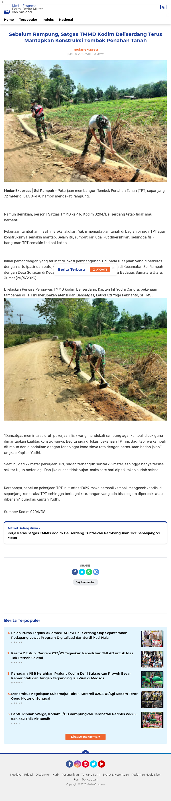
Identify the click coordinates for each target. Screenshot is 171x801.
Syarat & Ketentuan (116, 774)
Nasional (66, 20)
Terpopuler (28, 20)
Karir (56, 774)
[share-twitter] (82, 572)
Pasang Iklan (70, 774)
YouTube (104, 770)
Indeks (48, 20)
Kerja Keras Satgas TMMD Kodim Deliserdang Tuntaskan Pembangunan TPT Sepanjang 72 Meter (84, 535)
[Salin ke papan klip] (96, 572)
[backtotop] (85, 754)
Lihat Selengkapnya (84, 736)
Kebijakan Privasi (21, 774)
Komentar (88, 582)
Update (101, 269)
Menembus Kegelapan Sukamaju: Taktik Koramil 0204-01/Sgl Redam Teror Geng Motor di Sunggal (74, 696)
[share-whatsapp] (89, 572)
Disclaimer (43, 774)
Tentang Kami (90, 774)
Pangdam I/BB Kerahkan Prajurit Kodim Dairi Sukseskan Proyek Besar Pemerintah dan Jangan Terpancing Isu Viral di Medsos (71, 675)
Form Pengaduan (86, 779)
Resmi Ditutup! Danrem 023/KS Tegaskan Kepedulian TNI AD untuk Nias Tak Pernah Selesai (72, 655)
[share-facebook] (75, 572)
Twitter (95, 770)
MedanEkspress (24, 6)
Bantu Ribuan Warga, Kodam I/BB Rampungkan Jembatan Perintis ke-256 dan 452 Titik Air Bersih (74, 716)
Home (9, 20)
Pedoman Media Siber (146, 774)
